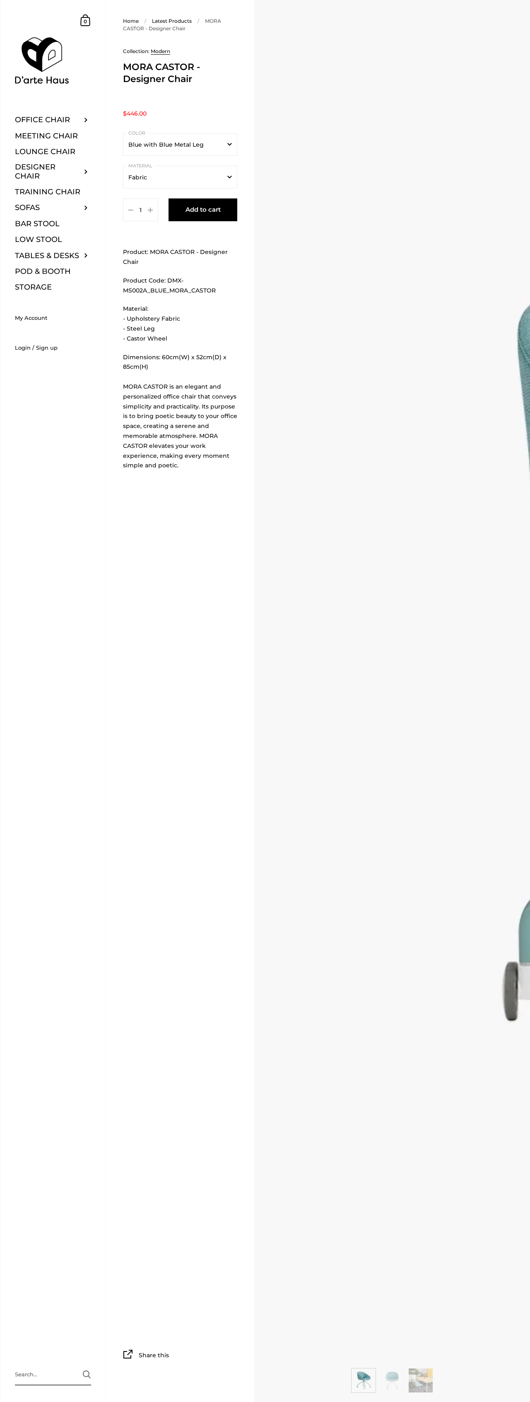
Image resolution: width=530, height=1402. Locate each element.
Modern (160, 51)
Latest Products (172, 21)
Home (131, 21)
